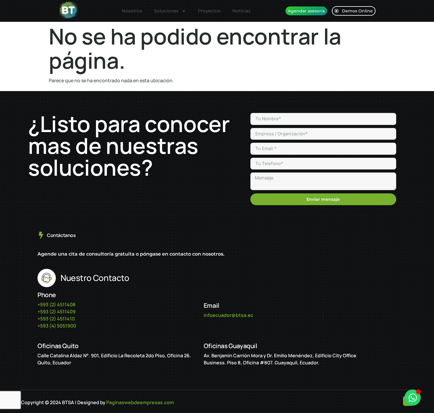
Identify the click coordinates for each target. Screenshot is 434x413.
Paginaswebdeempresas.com (140, 402)
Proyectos (209, 11)
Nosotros (132, 11)
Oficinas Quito (57, 346)
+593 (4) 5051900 (56, 325)
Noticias (241, 11)
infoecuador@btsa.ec (228, 315)
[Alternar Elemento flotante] (412, 397)
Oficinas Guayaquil (230, 346)
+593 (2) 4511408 (56, 304)
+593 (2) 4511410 (56, 318)
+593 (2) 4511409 (56, 311)
